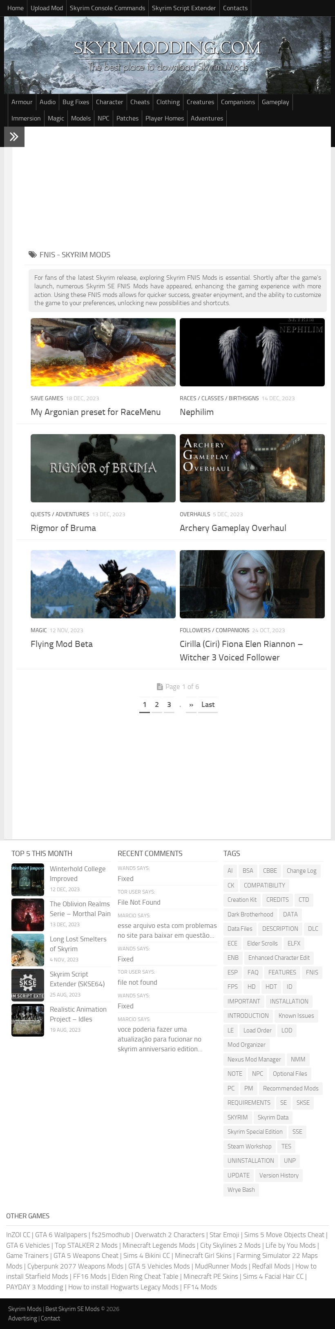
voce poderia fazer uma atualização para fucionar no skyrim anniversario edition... (160, 1039)
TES (286, 1146)
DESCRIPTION (280, 928)
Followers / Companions (215, 630)
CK (231, 885)
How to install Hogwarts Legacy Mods (123, 1287)
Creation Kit (242, 899)
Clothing (168, 102)
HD (252, 986)
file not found (137, 982)
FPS (233, 986)
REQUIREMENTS (249, 1102)
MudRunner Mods (221, 1266)
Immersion (26, 118)
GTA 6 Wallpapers (61, 1235)
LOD (287, 1030)
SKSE (303, 1102)
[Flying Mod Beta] (103, 584)
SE (283, 1102)
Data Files (240, 928)
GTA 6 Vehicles (28, 1245)
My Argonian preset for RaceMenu (96, 412)
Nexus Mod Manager (254, 1059)
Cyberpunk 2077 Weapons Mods (75, 1266)
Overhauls (195, 514)
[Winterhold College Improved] (27, 879)
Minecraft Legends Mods (159, 1245)
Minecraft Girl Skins (203, 1255)
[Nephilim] (252, 352)
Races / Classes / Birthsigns (219, 398)
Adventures (207, 118)
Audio (48, 102)
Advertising (22, 1318)
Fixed (126, 878)
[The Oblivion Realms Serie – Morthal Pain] (27, 915)
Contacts (235, 8)
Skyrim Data (273, 1117)
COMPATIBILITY (264, 885)
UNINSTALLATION (251, 1160)
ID (290, 986)
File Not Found (139, 902)
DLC (313, 928)
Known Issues (296, 1015)
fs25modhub (111, 1235)
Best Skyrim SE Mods (72, 1309)
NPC (103, 118)
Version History (279, 1175)
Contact (50, 1318)
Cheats (140, 102)
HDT (271, 986)
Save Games (47, 398)
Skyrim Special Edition (255, 1131)
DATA (290, 914)
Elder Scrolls (262, 943)
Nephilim (197, 412)
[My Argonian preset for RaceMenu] (103, 352)
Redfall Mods (271, 1266)
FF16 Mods (90, 1276)
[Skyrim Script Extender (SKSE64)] (27, 985)
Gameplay (275, 102)
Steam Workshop (250, 1146)
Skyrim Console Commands (107, 8)
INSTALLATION (289, 1001)
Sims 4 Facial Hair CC (273, 1276)
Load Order (257, 1030)
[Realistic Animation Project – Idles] (27, 1020)
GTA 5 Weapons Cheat (86, 1255)
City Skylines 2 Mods (230, 1245)
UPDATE (239, 1175)
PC (231, 1088)
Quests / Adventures (60, 514)
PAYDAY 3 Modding (34, 1287)
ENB (233, 957)
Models (81, 118)
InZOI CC (18, 1235)
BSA (248, 870)
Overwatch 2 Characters (170, 1235)
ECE (232, 943)
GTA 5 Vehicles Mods (159, 1266)
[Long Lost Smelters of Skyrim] (27, 950)
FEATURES (282, 972)
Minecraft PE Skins (210, 1276)
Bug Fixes (76, 102)
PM (248, 1088)
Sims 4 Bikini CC (146, 1255)
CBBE (270, 870)
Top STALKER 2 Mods (86, 1245)
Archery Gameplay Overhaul (233, 528)
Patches (127, 118)
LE (231, 1030)
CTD (304, 899)
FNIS (312, 972)
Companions (238, 102)
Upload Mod (47, 8)
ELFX (294, 943)
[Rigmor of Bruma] (103, 468)
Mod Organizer (247, 1044)
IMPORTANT (244, 1001)
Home (15, 8)
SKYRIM (238, 1117)
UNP (290, 1160)
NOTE (235, 1073)
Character (109, 102)
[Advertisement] (178, 188)
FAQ (253, 972)
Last (207, 704)
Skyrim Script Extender (184, 8)
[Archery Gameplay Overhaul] (252, 468)
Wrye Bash (241, 1189)
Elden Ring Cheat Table (145, 1276)
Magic (56, 118)
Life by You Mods (291, 1245)
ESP (233, 972)
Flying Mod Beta (62, 644)
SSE (297, 1131)
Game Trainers (27, 1255)
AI (230, 870)
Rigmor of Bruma (63, 528)
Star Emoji (224, 1235)
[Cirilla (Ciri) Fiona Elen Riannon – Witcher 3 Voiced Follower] (252, 584)
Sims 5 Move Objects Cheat (284, 1235)
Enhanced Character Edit (279, 957)
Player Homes (164, 118)
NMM (298, 1059)
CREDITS (277, 899)
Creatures (200, 102)
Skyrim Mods (25, 1309)
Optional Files (290, 1073)
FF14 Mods (200, 1287)
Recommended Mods (291, 1088)
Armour (22, 102)
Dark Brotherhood (250, 914)
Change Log (302, 870)
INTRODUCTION (248, 1015)
